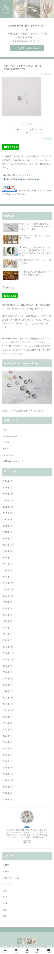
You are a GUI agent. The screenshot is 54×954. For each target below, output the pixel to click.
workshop (8, 455)
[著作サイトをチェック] (25, 842)
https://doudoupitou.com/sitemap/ (22, 179)
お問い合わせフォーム (13, 461)
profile (6, 442)
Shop (5, 449)
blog (5, 430)
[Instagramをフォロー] (29, 842)
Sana (27, 827)
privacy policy (10, 436)
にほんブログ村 (9, 191)
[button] (48, 560)
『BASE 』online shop (27, 48)
